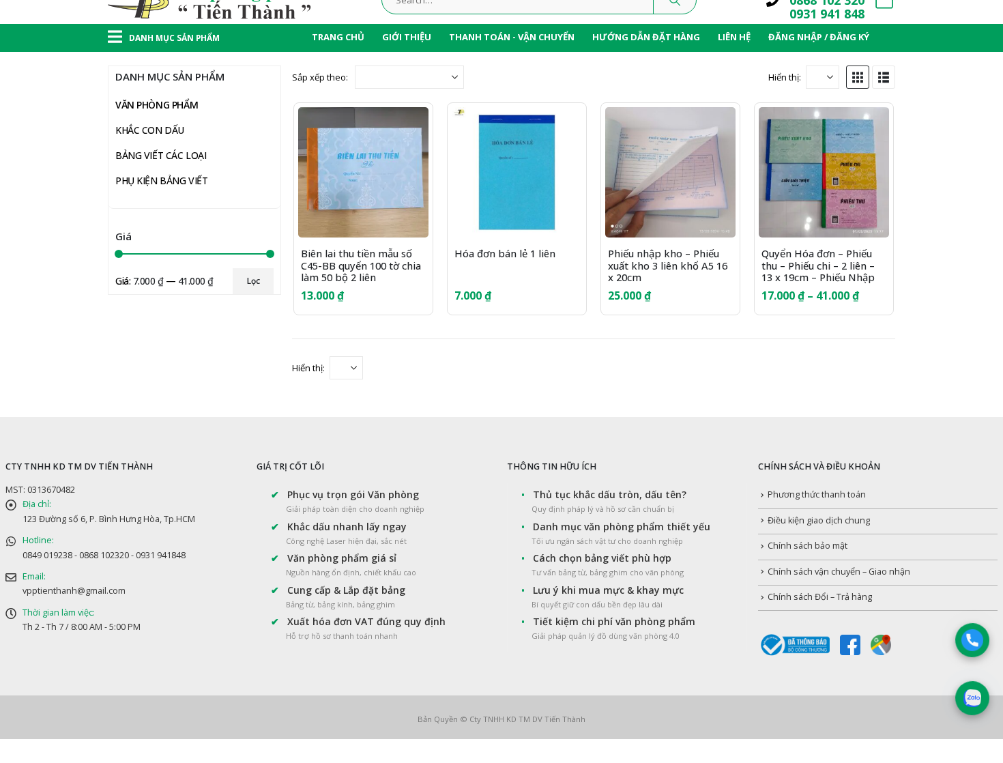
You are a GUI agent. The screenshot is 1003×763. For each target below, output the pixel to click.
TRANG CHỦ (338, 37)
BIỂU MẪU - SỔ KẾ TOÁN (196, 327)
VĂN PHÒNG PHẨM (156, 104)
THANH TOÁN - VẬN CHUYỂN (512, 37)
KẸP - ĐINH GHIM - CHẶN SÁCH (196, 555)
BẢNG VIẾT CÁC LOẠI (160, 656)
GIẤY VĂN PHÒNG (167, 127)
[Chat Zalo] (973, 698)
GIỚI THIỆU (406, 37)
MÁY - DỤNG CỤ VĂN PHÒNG (192, 454)
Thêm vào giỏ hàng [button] (406, 129)
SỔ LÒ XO (164, 201)
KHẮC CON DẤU (149, 630)
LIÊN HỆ (734, 37)
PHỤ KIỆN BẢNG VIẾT (161, 681)
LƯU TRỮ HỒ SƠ (165, 428)
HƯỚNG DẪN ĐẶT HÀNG (646, 37)
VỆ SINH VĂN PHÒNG (175, 580)
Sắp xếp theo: (320, 77)
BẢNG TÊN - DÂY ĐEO (176, 529)
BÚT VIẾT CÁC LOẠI (171, 378)
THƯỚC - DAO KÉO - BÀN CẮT (194, 504)
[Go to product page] (363, 172)
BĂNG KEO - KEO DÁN (176, 479)
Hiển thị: (784, 77)
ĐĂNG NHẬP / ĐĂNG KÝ (818, 37)
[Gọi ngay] (973, 640)
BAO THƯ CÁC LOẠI (185, 353)
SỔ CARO (162, 252)
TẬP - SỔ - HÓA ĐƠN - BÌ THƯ (194, 153)
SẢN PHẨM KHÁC (166, 605)
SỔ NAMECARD (176, 302)
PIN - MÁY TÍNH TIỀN (174, 403)
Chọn (713, 129)
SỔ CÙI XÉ (164, 277)
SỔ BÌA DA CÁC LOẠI (187, 226)
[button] (857, 77)
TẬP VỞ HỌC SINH (182, 176)
